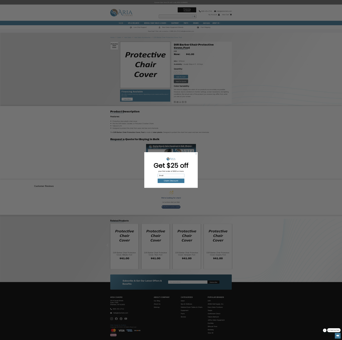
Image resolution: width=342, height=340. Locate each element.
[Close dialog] (196, 154)
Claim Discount (171, 180)
